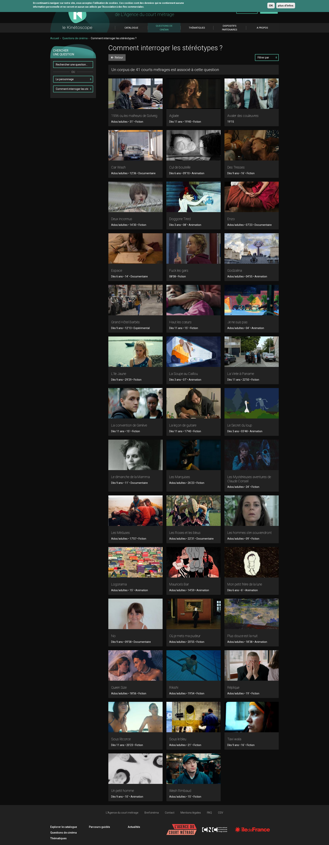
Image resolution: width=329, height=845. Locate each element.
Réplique (233, 687)
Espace (116, 270)
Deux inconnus (121, 219)
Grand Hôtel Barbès (125, 322)
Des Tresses (236, 167)
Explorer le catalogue (63, 826)
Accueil (54, 38)
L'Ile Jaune (118, 374)
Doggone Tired (180, 219)
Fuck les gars (178, 270)
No (113, 636)
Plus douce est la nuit (242, 636)
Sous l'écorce (121, 739)
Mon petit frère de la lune (244, 584)
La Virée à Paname (240, 374)
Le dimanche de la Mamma (130, 477)
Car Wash (118, 167)
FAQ (209, 812)
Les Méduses (120, 533)
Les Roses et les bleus (184, 533)
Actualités (134, 826)
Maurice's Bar (179, 584)
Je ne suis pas (237, 322)
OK (271, 5)
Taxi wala (234, 739)
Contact (169, 812)
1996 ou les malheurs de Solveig (134, 116)
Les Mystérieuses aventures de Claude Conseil (249, 479)
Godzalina (234, 270)
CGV (220, 812)
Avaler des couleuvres (243, 116)
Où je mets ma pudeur (184, 636)
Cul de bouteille (179, 167)
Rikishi (173, 687)
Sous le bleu (177, 739)
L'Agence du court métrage (122, 812)
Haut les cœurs (180, 322)
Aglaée (174, 116)
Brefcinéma (152, 812)
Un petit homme (122, 791)
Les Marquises (179, 477)
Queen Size (119, 687)
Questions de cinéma (75, 38)
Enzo (231, 219)
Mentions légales (190, 812)
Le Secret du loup (239, 425)
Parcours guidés (99, 826)
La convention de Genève (129, 425)
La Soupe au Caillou (183, 374)
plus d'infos (285, 5)
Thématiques (58, 838)
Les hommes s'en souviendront (249, 533)
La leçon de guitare (182, 425)
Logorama (119, 584)
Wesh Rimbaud (180, 791)
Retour (118, 57)
